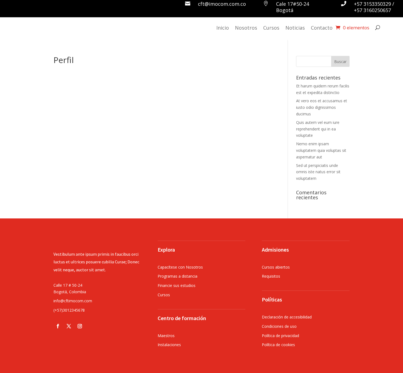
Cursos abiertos (276, 267)
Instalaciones (169, 344)
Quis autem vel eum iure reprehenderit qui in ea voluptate (317, 129)
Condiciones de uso (279, 326)
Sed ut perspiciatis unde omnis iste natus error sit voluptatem (318, 172)
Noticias (295, 27)
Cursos (271, 27)
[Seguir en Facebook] (57, 326)
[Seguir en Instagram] (79, 326)
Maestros (166, 335)
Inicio (222, 27)
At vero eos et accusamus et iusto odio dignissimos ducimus (321, 107)
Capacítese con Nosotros (180, 267)
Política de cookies (278, 344)
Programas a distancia (177, 276)
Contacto (322, 27)
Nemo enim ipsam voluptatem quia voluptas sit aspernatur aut (321, 150)
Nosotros (246, 27)
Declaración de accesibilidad (287, 317)
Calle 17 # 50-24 (67, 285)
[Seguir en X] (68, 326)
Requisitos (271, 276)
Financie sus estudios (176, 285)
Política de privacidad (280, 335)
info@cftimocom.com (72, 300)
